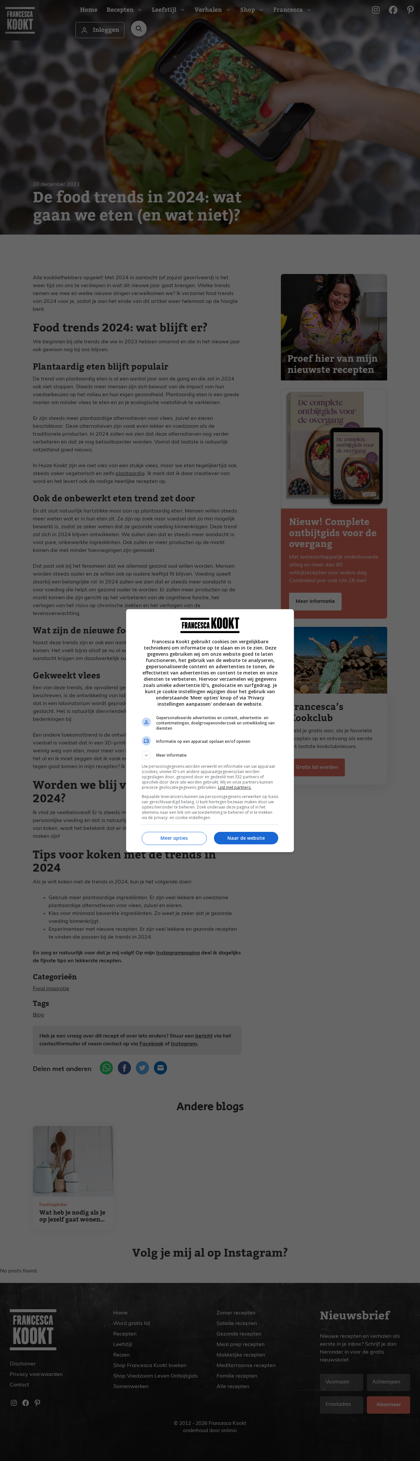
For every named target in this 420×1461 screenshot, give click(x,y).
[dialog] (210, 730)
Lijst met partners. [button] (234, 787)
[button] (210, 755)
